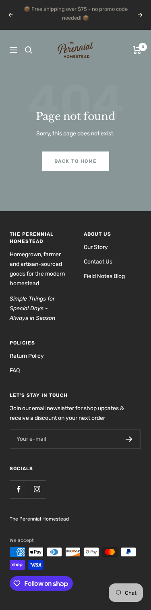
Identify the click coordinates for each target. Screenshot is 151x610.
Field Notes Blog (104, 285)
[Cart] (137, 59)
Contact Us (98, 270)
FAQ (15, 379)
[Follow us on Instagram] (37, 498)
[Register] (129, 448)
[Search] (28, 58)
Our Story (96, 256)
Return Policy (27, 364)
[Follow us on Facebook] (19, 498)
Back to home (75, 170)
